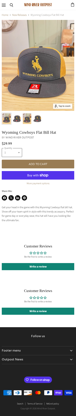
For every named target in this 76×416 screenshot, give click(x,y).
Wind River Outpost (19, 137)
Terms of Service (34, 403)
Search (20, 403)
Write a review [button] (38, 267)
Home (5, 15)
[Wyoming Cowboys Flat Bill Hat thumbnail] (6, 118)
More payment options (38, 183)
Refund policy (52, 403)
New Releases (19, 15)
